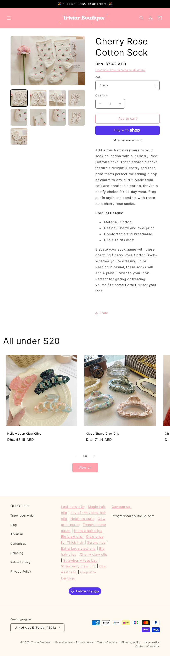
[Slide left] (75, 456)
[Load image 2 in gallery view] (38, 98)
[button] (8, 18)
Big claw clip (72, 536)
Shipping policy (131, 642)
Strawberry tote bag (80, 560)
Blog (13, 524)
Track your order (22, 515)
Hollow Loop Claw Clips (24, 433)
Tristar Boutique (41, 642)
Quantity (101, 95)
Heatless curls (82, 519)
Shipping (16, 553)
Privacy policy (84, 642)
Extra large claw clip (78, 548)
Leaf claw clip (72, 507)
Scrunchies (96, 542)
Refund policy (63, 642)
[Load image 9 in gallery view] (19, 136)
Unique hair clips (88, 531)
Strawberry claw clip (78, 566)
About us (16, 534)
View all (85, 467)
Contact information (147, 646)
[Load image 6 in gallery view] (38, 117)
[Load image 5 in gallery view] (19, 117)
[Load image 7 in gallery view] (57, 117)
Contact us (18, 543)
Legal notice (152, 642)
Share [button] (104, 313)
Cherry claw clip (93, 554)
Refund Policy (20, 562)
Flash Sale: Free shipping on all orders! (120, 69)
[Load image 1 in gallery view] (19, 98)
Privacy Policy (20, 571)
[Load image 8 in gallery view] (76, 117)
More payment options (128, 140)
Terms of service (107, 642)
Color (99, 77)
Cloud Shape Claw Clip (102, 433)
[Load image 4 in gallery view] (76, 98)
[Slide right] (94, 456)
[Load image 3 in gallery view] (57, 98)
